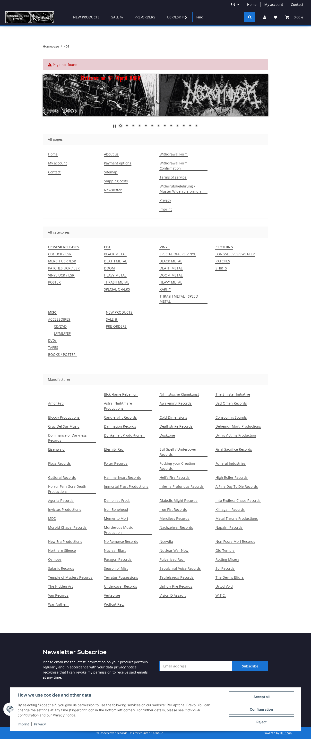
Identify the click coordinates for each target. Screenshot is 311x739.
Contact (297, 4)
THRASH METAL (116, 282)
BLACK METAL (115, 254)
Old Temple (225, 550)
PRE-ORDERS (116, 326)
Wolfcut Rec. (114, 604)
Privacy (40, 724)
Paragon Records (117, 559)
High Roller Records (232, 477)
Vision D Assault (173, 595)
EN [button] (233, 4)
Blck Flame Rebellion (121, 394)
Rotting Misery (227, 559)
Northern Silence (62, 550)
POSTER (54, 282)
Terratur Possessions (121, 577)
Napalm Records (229, 527)
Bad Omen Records (231, 403)
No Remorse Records (121, 541)
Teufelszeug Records (176, 577)
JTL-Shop (286, 733)
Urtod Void (224, 586)
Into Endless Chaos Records (238, 500)
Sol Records (225, 568)
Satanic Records (61, 568)
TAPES (53, 347)
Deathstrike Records (176, 426)
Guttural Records (62, 477)
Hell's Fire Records (175, 477)
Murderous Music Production (118, 530)
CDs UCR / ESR (59, 254)
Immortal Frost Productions (126, 486)
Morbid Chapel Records (67, 527)
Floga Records (59, 463)
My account (273, 4)
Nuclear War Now (174, 550)
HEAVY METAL (115, 275)
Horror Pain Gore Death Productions (67, 489)
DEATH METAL (115, 261)
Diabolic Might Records (178, 500)
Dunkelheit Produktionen (124, 435)
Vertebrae (112, 595)
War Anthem (58, 604)
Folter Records (115, 463)
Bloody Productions (63, 417)
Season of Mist (116, 568)
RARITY (165, 289)
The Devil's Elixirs (230, 577)
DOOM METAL (171, 275)
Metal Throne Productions (237, 518)
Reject (261, 722)
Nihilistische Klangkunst (179, 394)
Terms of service (173, 177)
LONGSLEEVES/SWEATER (235, 254)
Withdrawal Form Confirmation (174, 166)
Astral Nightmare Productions (118, 406)
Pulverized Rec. (172, 559)
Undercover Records (120, 586)
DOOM (109, 268)
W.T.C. (221, 595)
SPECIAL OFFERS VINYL (178, 254)
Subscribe (250, 666)
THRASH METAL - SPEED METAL (179, 299)
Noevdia (166, 541)
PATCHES (223, 261)
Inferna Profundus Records (182, 486)
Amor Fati (56, 403)
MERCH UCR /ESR (62, 261)
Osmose (54, 559)
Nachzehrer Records (176, 527)
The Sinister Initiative (233, 394)
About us (111, 154)
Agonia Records (60, 500)
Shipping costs (116, 181)
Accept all (261, 697)
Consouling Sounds (231, 417)
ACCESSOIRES (59, 319)
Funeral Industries (230, 463)
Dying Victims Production (236, 435)
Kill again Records (230, 509)
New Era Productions (65, 541)
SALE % (112, 319)
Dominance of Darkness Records (67, 438)
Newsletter (113, 190)
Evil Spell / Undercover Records (178, 452)
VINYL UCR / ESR (61, 275)
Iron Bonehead (116, 509)
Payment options (117, 163)
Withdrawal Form (174, 154)
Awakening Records (175, 403)
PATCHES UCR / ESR (64, 268)
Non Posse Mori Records (235, 541)
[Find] (249, 17)
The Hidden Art (60, 586)
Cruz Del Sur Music (63, 426)
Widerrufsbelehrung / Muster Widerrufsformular (181, 189)
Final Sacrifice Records (234, 449)
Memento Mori (116, 518)
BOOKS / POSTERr (62, 354)
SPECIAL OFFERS (117, 289)
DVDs (52, 340)
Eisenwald (56, 449)
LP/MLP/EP (62, 333)
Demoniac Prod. (117, 500)
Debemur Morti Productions (238, 426)
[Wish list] (275, 17)
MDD (52, 518)
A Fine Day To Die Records (237, 486)
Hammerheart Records (122, 477)
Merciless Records (174, 518)
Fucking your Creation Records (177, 466)
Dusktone (167, 435)
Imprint (23, 724)
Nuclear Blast (115, 550)
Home (252, 4)
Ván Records (58, 595)
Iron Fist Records (173, 509)
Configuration (261, 709)
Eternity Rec (113, 449)
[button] (264, 17)
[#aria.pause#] (114, 126)
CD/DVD (60, 326)
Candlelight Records (120, 417)
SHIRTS (221, 268)
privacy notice (125, 667)
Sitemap (110, 172)
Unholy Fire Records (176, 586)
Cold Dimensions (173, 417)
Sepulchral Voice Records (180, 568)
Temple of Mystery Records (70, 577)
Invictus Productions (64, 509)
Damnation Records (120, 426)
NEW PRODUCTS (119, 312)
